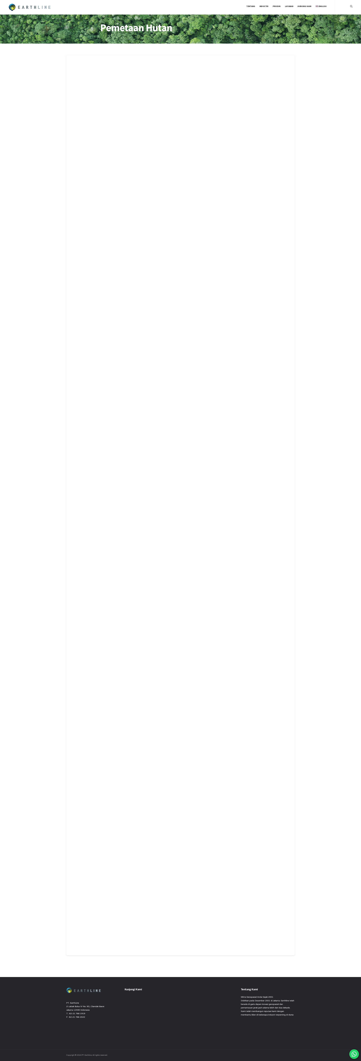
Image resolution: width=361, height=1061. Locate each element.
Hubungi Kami (304, 6)
